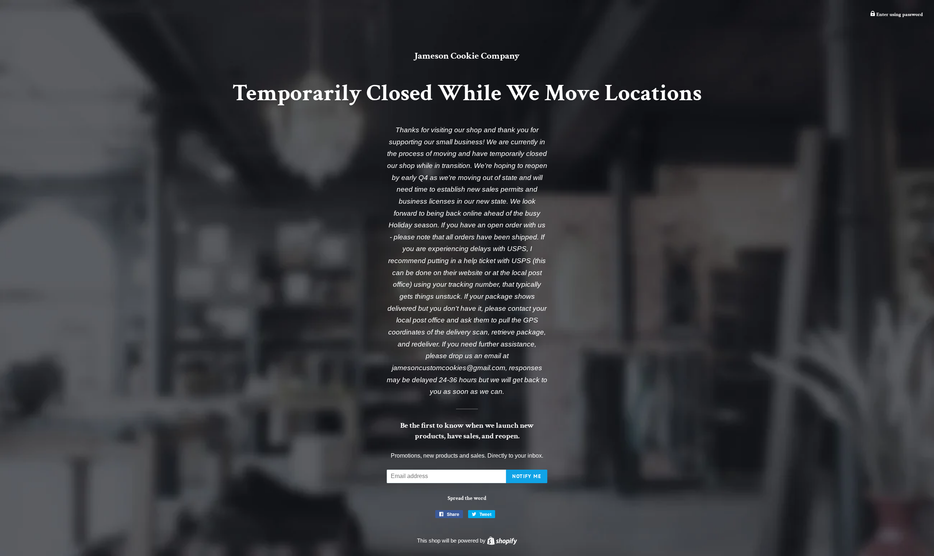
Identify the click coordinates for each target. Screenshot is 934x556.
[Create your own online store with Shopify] (502, 540)
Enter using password (899, 14)
